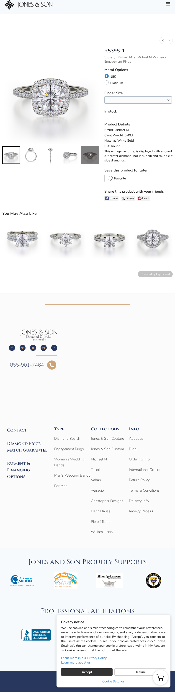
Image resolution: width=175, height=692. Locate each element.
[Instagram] (54, 348)
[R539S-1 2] (50, 155)
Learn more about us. (76, 662)
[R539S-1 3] (70, 155)
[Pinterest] (43, 348)
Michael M (125, 57)
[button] (118, 178)
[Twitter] (23, 348)
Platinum (116, 83)
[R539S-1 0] (11, 155)
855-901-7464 (27, 365)
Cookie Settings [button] (113, 681)
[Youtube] (33, 348)
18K (113, 76)
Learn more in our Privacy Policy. (84, 658)
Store (108, 57)
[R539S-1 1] (31, 155)
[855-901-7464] (51, 365)
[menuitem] (163, 40)
